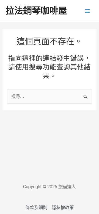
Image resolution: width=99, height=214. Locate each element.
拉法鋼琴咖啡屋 (36, 10)
